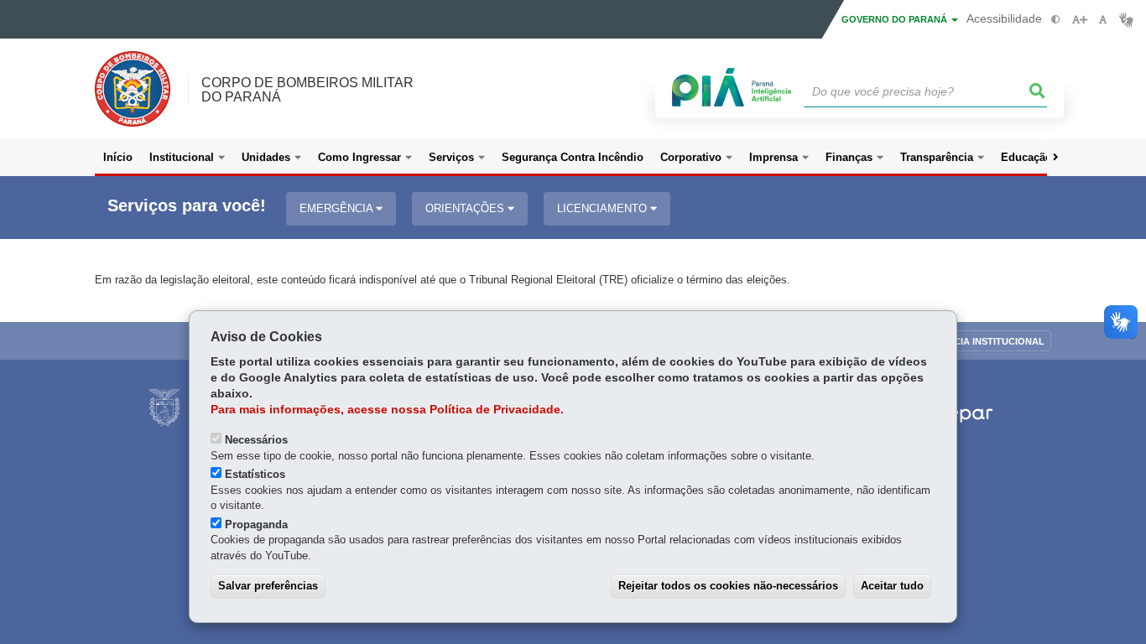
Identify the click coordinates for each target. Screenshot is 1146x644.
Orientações (466, 208)
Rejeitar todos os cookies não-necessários (728, 585)
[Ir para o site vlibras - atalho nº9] (1126, 19)
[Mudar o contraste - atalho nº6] (1055, 19)
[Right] (1055, 157)
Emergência (338, 208)
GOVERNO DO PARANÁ (895, 19)
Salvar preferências (268, 585)
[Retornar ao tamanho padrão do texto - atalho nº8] (1102, 19)
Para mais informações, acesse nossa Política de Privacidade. (387, 409)
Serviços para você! (186, 206)
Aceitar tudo (892, 585)
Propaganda (256, 524)
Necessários (256, 440)
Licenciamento (603, 208)
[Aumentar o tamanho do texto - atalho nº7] (1079, 19)
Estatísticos (255, 474)
